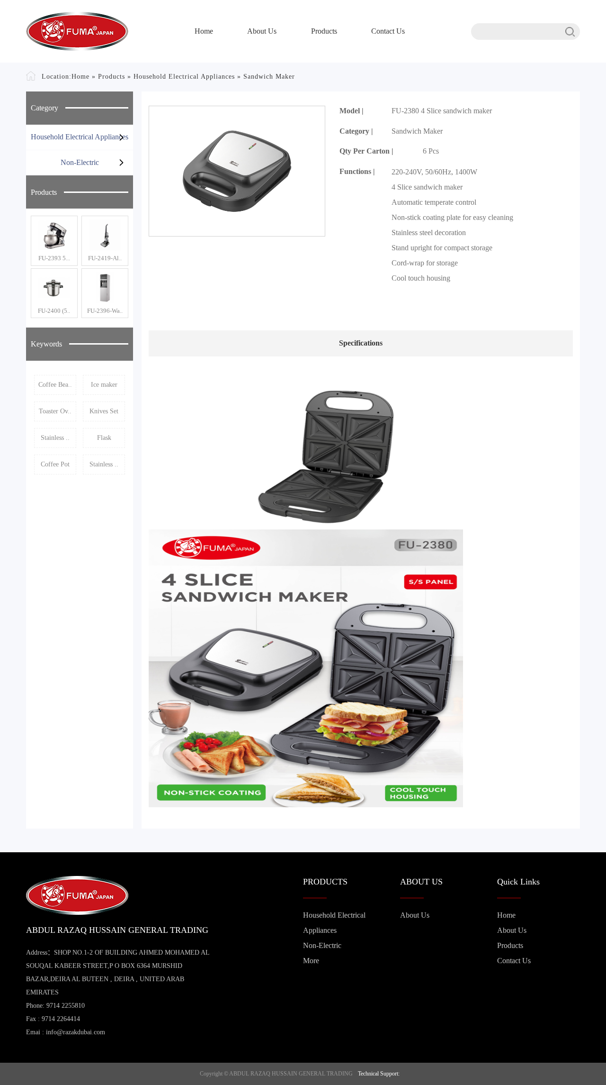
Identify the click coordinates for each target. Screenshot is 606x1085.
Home (204, 31)
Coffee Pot (55, 464)
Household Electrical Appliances (184, 76)
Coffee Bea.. (55, 384)
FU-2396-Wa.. (105, 310)
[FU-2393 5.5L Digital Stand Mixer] (54, 235)
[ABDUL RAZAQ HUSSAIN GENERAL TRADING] (77, 31)
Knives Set (103, 411)
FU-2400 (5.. (54, 310)
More (311, 961)
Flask (104, 437)
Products (324, 31)
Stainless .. (55, 437)
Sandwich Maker (269, 76)
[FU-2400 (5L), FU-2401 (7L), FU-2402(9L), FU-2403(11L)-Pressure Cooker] (54, 287)
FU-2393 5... (54, 258)
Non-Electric (80, 162)
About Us (261, 31)
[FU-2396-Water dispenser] (105, 287)
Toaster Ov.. (55, 411)
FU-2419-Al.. (105, 258)
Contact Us (388, 31)
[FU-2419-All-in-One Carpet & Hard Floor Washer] (105, 235)
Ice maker (104, 384)
